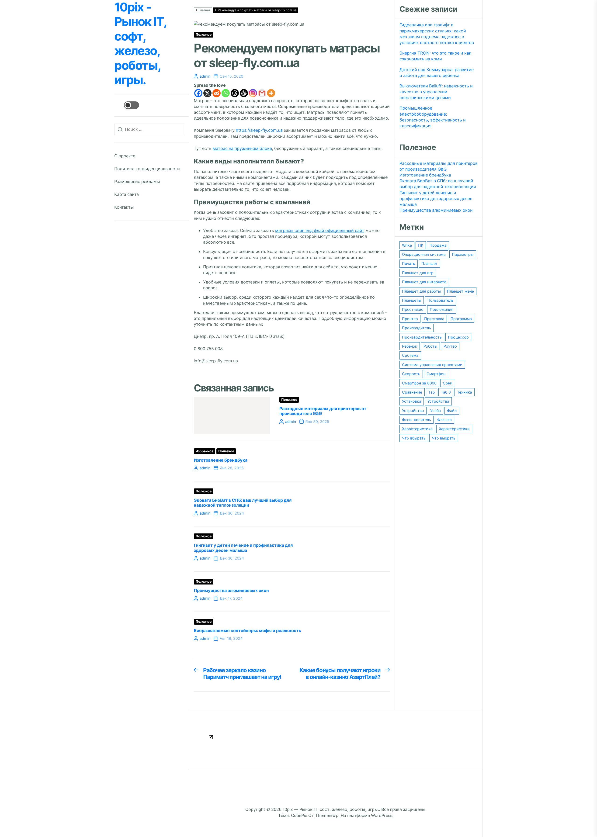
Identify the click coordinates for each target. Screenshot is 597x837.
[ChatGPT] (244, 93)
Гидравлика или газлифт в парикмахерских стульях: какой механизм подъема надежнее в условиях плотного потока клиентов (436, 33)
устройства (438, 401)
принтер (410, 318)
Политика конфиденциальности (147, 168)
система (410, 355)
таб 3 (446, 392)
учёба (435, 410)
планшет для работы (421, 291)
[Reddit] (216, 93)
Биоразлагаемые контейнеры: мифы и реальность (247, 630)
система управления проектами (432, 364)
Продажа (438, 245)
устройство (413, 410)
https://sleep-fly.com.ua (259, 130)
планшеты (411, 300)
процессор (458, 337)
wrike (407, 245)
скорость (411, 373)
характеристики (454, 428)
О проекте (124, 155)
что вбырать (414, 438)
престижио (412, 309)
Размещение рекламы (137, 181)
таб (431, 392)
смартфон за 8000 (419, 383)
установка (411, 401)
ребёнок (409, 346)
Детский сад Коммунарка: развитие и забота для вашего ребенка (436, 72)
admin (205, 76)
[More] (271, 93)
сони (447, 383)
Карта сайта (126, 194)
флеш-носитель (416, 419)
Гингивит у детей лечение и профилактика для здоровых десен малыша (243, 548)
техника (464, 392)
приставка (434, 318)
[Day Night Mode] (126, 105)
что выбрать (443, 438)
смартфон (436, 373)
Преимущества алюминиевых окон (231, 590)
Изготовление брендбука (220, 460)
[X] (207, 93)
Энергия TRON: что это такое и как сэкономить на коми (435, 56)
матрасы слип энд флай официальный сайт (319, 230)
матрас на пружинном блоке (242, 148)
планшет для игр (418, 272)
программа (461, 318)
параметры (462, 254)
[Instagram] (253, 93)
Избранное (204, 451)
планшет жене (460, 291)
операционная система (424, 254)
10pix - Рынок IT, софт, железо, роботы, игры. (140, 43)
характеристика (417, 428)
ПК (420, 245)
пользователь (440, 300)
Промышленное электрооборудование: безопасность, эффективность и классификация (432, 117)
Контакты (124, 207)
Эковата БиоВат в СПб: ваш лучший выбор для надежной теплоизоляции (243, 503)
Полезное (204, 34)
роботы (430, 346)
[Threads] (235, 93)
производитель (416, 327)
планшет (429, 263)
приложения (441, 309)
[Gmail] (262, 93)
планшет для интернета (424, 282)
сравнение (412, 392)
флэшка (444, 419)
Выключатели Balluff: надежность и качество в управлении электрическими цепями (436, 91)
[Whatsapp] (226, 93)
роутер (450, 346)
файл (452, 410)
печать (408, 263)
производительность (422, 337)
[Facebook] (198, 93)
